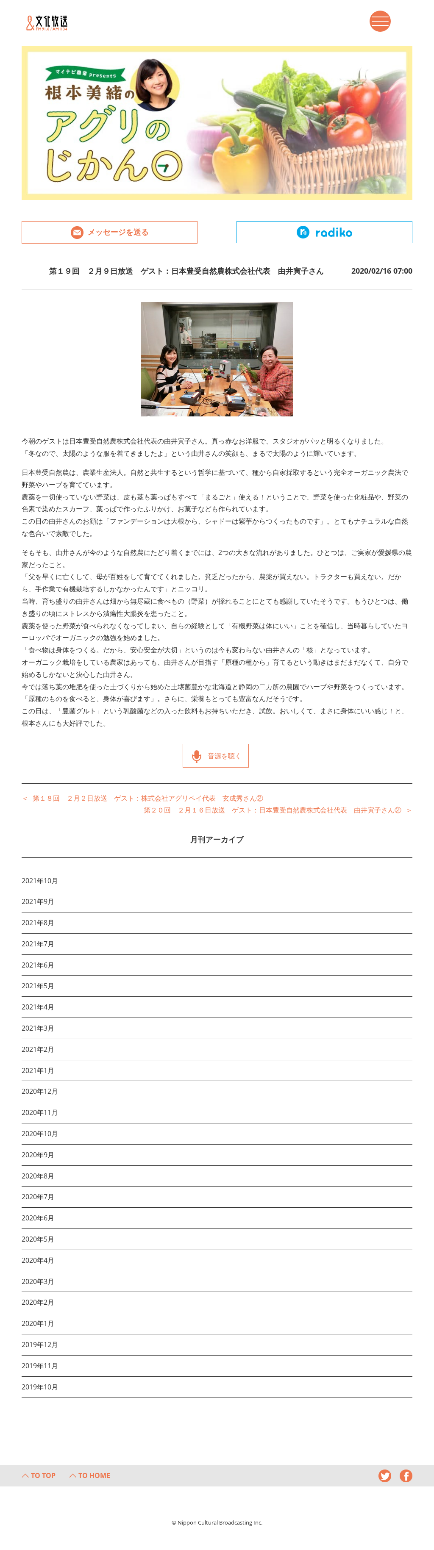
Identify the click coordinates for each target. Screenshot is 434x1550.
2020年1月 (38, 1323)
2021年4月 (38, 1007)
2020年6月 (38, 1218)
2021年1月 (38, 1070)
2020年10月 (40, 1133)
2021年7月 (38, 943)
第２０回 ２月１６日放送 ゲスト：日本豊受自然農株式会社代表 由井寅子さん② (272, 810)
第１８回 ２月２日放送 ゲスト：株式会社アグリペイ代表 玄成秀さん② (148, 798)
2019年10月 (40, 1387)
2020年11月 (40, 1112)
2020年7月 (38, 1196)
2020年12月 (40, 1091)
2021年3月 (38, 1028)
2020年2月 (38, 1302)
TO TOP (43, 1475)
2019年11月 (40, 1365)
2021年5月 (38, 985)
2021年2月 (38, 1049)
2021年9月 (38, 901)
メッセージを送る (118, 231)
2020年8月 (38, 1176)
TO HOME (94, 1475)
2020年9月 (38, 1154)
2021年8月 (38, 922)
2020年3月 (38, 1281)
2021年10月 (40, 880)
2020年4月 (38, 1260)
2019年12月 (40, 1344)
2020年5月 (38, 1239)
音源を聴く (225, 755)
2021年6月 (38, 965)
